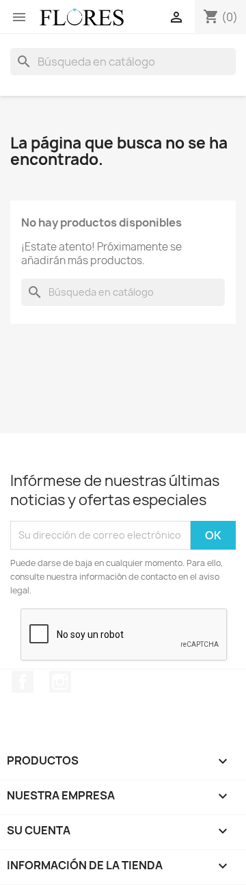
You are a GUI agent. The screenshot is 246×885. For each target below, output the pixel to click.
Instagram (60, 682)
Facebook (22, 682)
